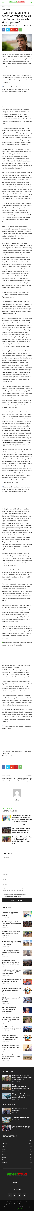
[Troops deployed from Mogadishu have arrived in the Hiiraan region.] (27, 1057)
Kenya (6, 1204)
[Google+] (14, 1195)
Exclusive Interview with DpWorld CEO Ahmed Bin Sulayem (24, 780)
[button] (31, 2)
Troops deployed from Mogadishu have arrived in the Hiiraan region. (11, 1056)
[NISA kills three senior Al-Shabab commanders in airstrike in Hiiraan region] (27, 990)
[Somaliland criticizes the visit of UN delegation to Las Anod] (27, 982)
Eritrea (16, 1204)
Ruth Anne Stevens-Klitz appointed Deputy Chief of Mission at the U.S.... (9, 1009)
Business (21, 1204)
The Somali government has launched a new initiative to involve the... (10, 913)
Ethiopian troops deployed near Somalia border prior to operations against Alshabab (21, 1086)
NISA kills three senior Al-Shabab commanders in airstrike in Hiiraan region (11, 990)
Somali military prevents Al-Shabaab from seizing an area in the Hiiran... (11, 923)
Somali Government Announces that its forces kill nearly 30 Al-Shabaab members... (11, 971)
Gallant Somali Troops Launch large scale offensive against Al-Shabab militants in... (22, 1077)
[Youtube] (24, 1195)
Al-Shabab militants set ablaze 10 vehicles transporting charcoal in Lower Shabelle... (11, 942)
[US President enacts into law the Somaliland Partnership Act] (6, 1128)
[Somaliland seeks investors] (6, 1120)
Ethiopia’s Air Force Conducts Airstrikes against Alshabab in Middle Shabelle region (21, 1095)
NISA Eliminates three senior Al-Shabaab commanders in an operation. (11, 999)
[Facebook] (10, 1195)
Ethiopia (28, 1202)
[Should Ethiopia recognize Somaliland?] (6, 1111)
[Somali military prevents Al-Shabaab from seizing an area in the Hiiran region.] (6, 830)
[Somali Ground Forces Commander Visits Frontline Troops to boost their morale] (27, 963)
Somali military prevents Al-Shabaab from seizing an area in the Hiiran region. (21, 830)
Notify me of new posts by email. (12, 896)
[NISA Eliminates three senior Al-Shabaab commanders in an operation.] (27, 1000)
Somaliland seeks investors (20, 1117)
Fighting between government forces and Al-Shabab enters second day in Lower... (10, 1019)
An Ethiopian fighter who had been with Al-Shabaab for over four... (11, 952)
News (8, 6)
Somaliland (10, 1202)
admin (5, 25)
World (11, 1204)
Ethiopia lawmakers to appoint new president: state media (8, 780)
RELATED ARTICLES (9, 808)
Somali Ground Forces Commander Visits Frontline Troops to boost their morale (10, 962)
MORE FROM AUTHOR (10, 811)
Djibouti (22, 1202)
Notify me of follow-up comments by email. (15, 894)
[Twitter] (19, 1195)
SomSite (20, 1209)
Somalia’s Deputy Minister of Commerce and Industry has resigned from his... (10, 1047)
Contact (28, 1204)
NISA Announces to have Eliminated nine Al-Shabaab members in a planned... (10, 1037)
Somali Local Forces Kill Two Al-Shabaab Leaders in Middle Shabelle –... (11, 933)
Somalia (7, 9)
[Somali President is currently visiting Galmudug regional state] (27, 1029)
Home (3, 6)
